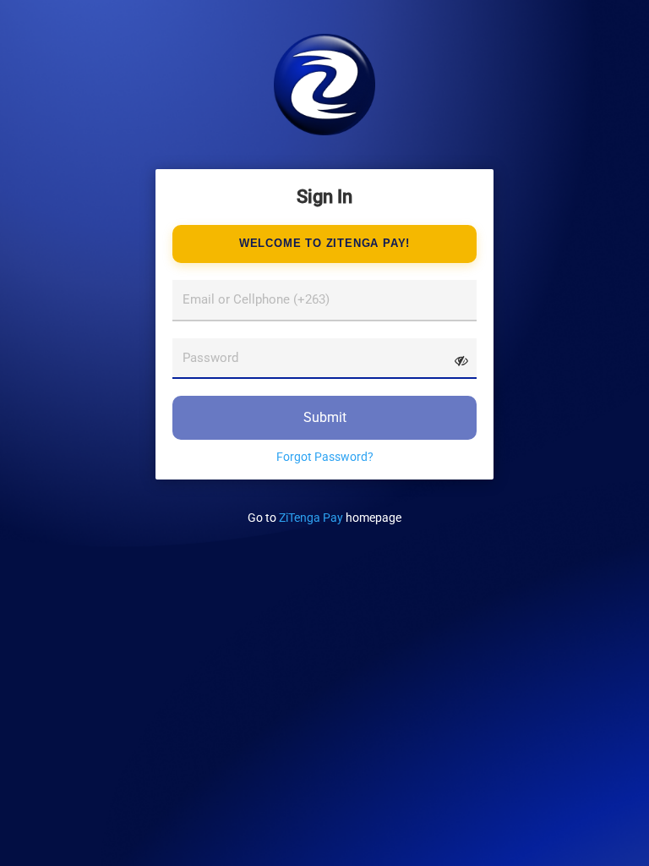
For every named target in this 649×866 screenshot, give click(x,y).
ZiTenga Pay (311, 517)
